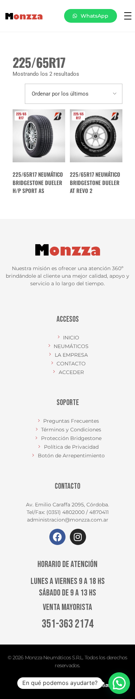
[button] (119, 683)
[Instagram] (78, 537)
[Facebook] (57, 537)
